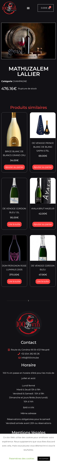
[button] (28, 8)
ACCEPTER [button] (43, 459)
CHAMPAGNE (20, 81)
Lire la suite (14, 224)
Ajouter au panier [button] (14, 167)
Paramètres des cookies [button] (21, 458)
